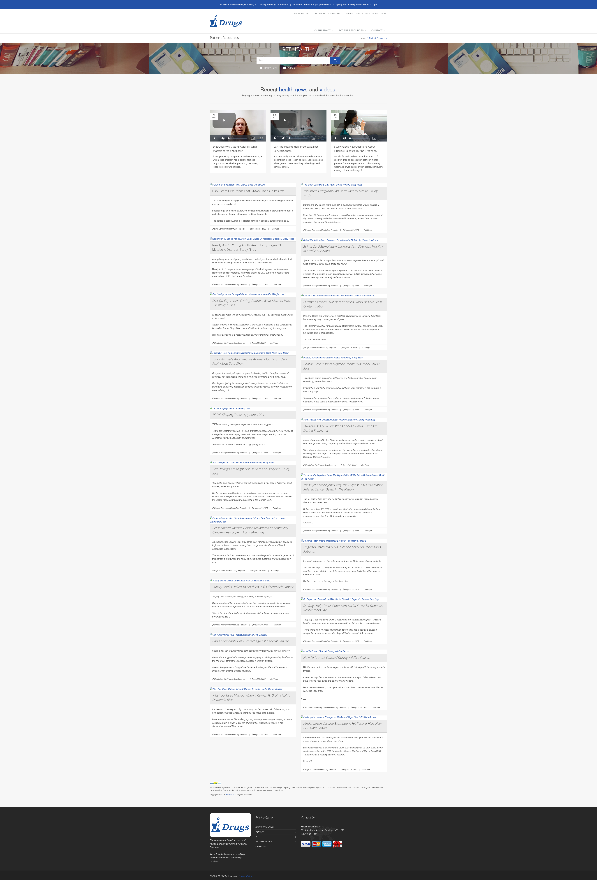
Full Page (275, 228)
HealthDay (230, 794)
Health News (271, 67)
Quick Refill (336, 13)
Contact (376, 30)
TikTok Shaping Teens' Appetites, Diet (238, 415)
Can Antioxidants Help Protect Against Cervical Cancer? (250, 641)
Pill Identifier (320, 13)
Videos (291, 67)
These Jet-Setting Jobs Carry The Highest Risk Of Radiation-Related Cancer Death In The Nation (343, 487)
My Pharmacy (322, 30)
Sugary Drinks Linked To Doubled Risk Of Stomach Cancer (252, 587)
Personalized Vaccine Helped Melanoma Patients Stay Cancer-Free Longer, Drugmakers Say (250, 530)
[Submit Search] (335, 60)
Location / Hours (353, 13)
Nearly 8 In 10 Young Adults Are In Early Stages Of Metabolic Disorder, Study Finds (246, 247)
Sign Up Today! (371, 13)
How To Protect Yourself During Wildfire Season (336, 657)
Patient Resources (351, 30)
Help (308, 13)
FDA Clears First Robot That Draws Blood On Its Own (248, 191)
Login (383, 13)
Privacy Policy (262, 846)
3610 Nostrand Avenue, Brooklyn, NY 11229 (242, 4)
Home (363, 38)
